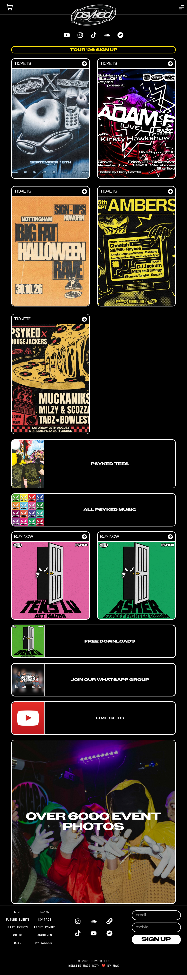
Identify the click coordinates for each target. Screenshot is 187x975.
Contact (44, 919)
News (17, 943)
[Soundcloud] (107, 35)
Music (17, 935)
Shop (17, 912)
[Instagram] (80, 35)
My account (44, 943)
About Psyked (45, 927)
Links (44, 912)
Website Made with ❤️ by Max (93, 965)
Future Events (17, 919)
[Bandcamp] (120, 35)
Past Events (18, 927)
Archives (44, 935)
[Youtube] (67, 35)
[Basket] (9, 7)
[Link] (109, 921)
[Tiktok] (93, 35)
